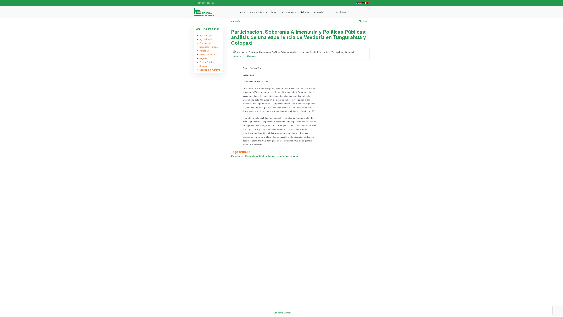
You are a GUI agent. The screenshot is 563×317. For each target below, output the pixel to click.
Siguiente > (364, 21)
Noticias (304, 11)
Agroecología (205, 35)
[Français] (368, 3)
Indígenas (270, 155)
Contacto (318, 11)
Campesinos (237, 155)
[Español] (360, 3)
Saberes (203, 65)
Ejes (273, 11)
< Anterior (235, 21)
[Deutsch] (363, 3)
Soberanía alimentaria (287, 155)
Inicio (242, 11)
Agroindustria (205, 39)
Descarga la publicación (244, 55)
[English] (357, 3)
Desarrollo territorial (254, 155)
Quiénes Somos (258, 11)
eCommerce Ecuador (281, 312)
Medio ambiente (207, 54)
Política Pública (206, 62)
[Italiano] (365, 3)
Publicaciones (288, 11)
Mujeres (203, 58)
